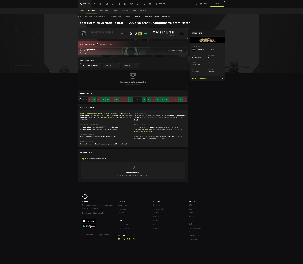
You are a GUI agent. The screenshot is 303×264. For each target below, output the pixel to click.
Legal (120, 220)
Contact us (122, 209)
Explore (157, 201)
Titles (192, 201)
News (155, 220)
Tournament (196, 46)
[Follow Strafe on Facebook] (127, 238)
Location (211, 62)
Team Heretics (85, 113)
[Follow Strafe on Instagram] (132, 238)
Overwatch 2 (194, 235)
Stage (194, 62)
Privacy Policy (123, 224)
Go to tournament (199, 78)
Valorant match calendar (143, 131)
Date (193, 55)
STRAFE (85, 201)
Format (210, 69)
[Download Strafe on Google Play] (98, 226)
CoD (190, 224)
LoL (190, 209)
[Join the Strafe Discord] (119, 238)
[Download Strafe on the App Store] (98, 221)
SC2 (190, 232)
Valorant (89, 16)
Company (122, 201)
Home (80, 16)
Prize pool (195, 69)
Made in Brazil (98, 113)
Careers (121, 213)
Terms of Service (124, 228)
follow (121, 235)
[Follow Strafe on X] (122, 238)
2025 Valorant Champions (120, 16)
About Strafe (122, 205)
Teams (156, 213)
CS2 (190, 205)
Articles (156, 228)
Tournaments (101, 16)
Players (156, 216)
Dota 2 (191, 213)
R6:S (191, 220)
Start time (212, 55)
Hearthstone (194, 239)
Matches (156, 205)
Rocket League (195, 228)
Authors (156, 224)
